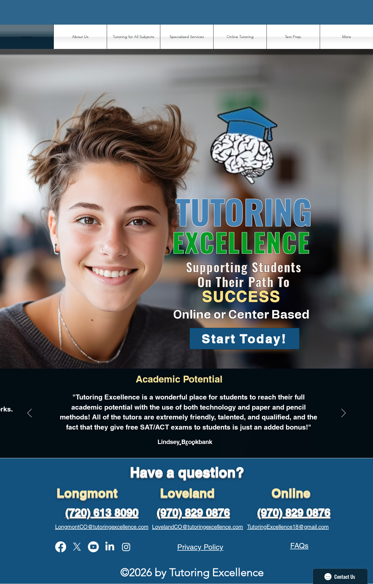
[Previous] (29, 413)
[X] (77, 546)
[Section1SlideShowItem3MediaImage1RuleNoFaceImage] (193, 444)
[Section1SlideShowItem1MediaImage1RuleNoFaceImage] (180, 444)
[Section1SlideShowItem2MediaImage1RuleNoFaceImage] (186, 444)
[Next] (343, 413)
